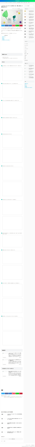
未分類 (25, 55)
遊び (25, 58)
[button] (33, 6)
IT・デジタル (26, 43)
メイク (25, 50)
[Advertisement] (12, 46)
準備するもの (3, 36)
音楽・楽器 (26, 60)
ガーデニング (26, 45)
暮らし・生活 (26, 53)
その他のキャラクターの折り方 (28, 87)
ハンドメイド (26, 48)
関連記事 (26, 86)
